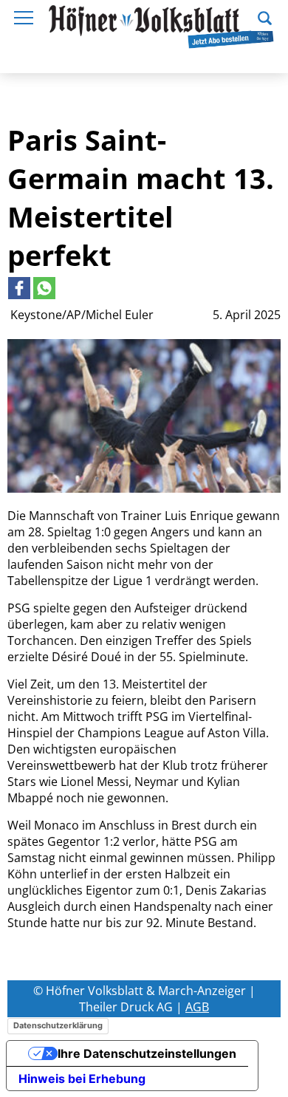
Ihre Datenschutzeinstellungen (147, 1053)
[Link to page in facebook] (19, 288)
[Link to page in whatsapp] (44, 288)
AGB (197, 1007)
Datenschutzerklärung (58, 1025)
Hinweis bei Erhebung (81, 1078)
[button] (264, 16)
